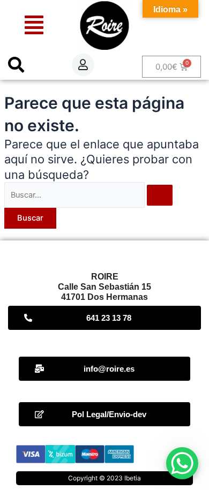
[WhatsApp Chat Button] (182, 463)
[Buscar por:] (88, 195)
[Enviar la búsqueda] (160, 195)
